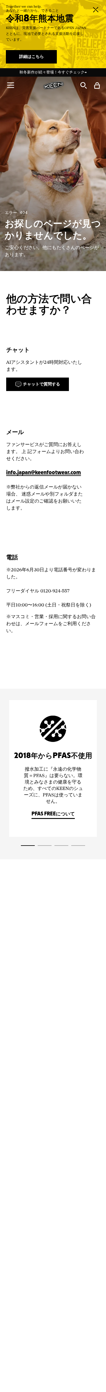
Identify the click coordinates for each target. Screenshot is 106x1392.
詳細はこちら (31, 57)
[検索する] (83, 85)
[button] (10, 85)
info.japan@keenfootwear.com (43, 472)
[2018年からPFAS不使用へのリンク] (53, 768)
